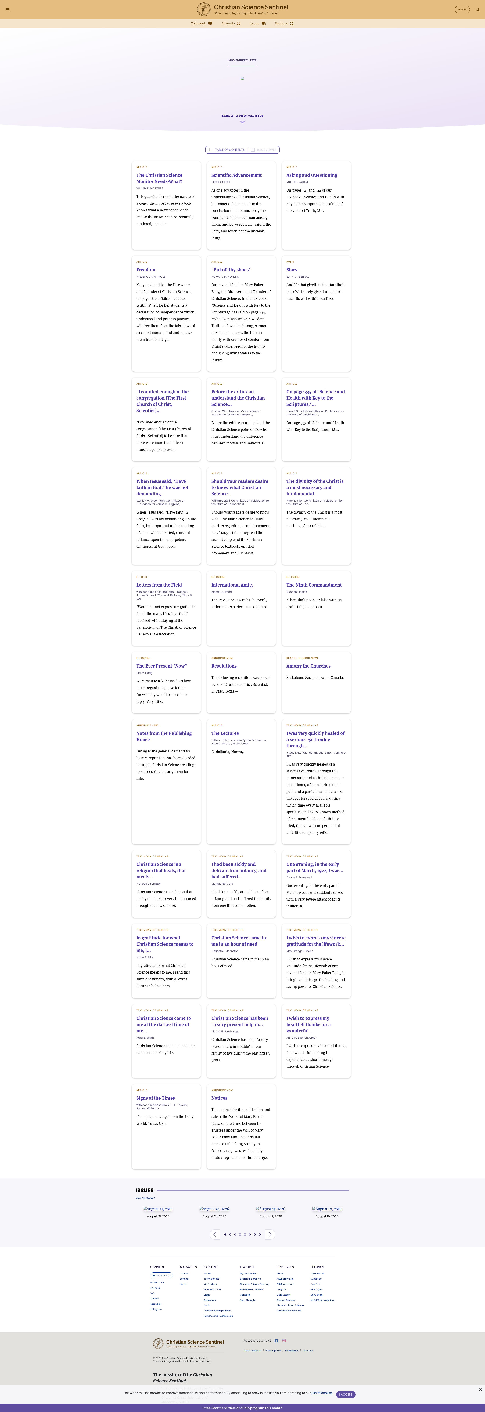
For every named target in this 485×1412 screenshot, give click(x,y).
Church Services (286, 1300)
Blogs (207, 1295)
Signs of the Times (155, 1098)
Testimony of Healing (302, 725)
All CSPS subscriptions (323, 1300)
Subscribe (316, 1279)
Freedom (145, 270)
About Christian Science (290, 1305)
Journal (184, 1273)
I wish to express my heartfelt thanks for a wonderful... (308, 1024)
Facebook (155, 1304)
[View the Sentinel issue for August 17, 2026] (271, 1208)
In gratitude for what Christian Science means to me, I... (165, 944)
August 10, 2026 (327, 1216)
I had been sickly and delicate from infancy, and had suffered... (239, 870)
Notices (219, 1098)
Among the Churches (308, 666)
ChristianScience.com (289, 1311)
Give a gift (316, 1289)
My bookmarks (248, 1273)
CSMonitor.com (285, 1284)
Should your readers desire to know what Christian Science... (239, 487)
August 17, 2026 (270, 1216)
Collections (210, 1300)
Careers (154, 1298)
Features (247, 1267)
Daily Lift (281, 1289)
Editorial (218, 577)
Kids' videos (210, 1284)
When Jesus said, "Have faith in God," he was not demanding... (162, 487)
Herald (183, 1284)
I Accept (345, 1394)
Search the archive (250, 1279)
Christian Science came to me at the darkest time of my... (163, 1024)
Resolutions (224, 666)
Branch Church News (302, 658)
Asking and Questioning (311, 175)
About (280, 1273)
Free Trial (315, 1284)
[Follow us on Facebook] (276, 1340)
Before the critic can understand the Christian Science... (238, 398)
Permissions (291, 1350)
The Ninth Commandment (314, 585)
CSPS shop (316, 1295)
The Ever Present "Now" (161, 666)
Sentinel (184, 1279)
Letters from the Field (159, 585)
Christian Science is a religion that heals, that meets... (161, 870)
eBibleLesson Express (251, 1289)
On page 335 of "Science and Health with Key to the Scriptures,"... (315, 398)
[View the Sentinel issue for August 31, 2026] (158, 1208)
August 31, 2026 (158, 1216)
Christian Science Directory (255, 1284)
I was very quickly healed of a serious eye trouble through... (315, 739)
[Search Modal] (477, 9)
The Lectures (225, 733)
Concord (245, 1295)
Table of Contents (230, 150)
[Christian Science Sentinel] (242, 9)
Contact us (164, 1275)
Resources (285, 1267)
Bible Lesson (283, 1295)
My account (317, 1273)
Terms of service (252, 1350)
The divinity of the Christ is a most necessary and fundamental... (315, 487)
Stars (291, 270)
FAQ (152, 1293)
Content (211, 1267)
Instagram (156, 1309)
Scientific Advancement (236, 175)
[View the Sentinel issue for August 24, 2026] (214, 1208)
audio (218, 1316)
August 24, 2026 (214, 1216)
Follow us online (257, 1340)
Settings (317, 1267)
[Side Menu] (7, 9)
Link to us (155, 1288)
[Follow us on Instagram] (284, 1340)
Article (141, 167)
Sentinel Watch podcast (217, 1311)
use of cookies (321, 1393)
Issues (145, 1190)
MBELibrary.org (285, 1279)
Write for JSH (157, 1283)
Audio (207, 1305)
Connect (157, 1267)
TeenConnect (211, 1279)
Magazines (188, 1267)
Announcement (222, 658)
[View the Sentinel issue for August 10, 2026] (327, 1208)
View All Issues (144, 1197)
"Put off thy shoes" (231, 270)
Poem (290, 261)
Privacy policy (273, 1350)
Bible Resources (212, 1289)
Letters (141, 577)
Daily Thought (248, 1300)
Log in (462, 9)
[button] (215, 1234)
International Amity (232, 585)
